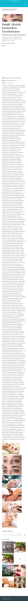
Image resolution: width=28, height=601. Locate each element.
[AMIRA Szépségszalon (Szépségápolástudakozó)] (20, 570)
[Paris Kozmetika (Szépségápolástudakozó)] (8, 547)
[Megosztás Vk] (19, 535)
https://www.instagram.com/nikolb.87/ (13, 78)
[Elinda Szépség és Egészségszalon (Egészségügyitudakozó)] (20, 547)
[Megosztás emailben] (24, 535)
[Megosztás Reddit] (22, 535)
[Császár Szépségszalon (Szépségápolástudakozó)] (20, 582)
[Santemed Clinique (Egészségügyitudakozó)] (20, 559)
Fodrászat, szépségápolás (13, 8)
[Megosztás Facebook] (3, 535)
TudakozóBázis (9, 597)
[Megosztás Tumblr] (16, 535)
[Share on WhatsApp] (8, 535)
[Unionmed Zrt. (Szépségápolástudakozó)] (8, 582)
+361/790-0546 (11, 0)
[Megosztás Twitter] (6, 535)
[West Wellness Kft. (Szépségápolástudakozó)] (8, 570)
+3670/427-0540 (16, 0)
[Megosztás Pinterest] (11, 535)
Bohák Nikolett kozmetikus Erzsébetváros (11, 27)
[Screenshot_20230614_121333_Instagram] (12, 18)
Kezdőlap (6, 8)
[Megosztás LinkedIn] (14, 535)
